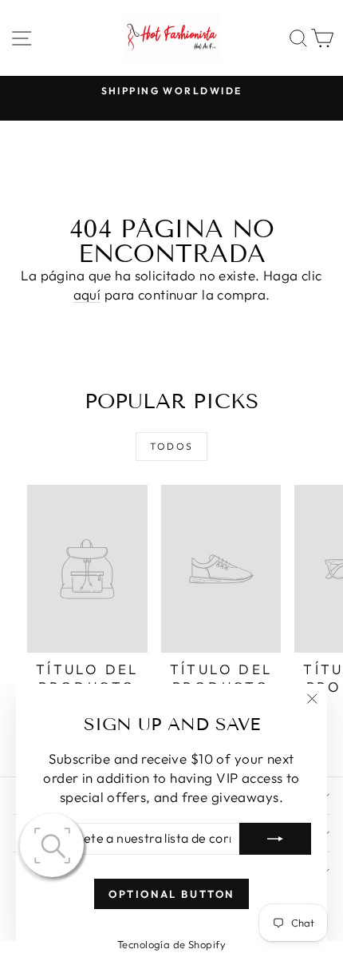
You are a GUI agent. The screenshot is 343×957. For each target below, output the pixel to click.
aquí (87, 294)
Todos (172, 446)
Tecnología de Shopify (171, 944)
